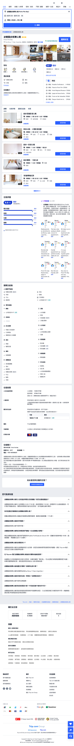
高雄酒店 (31, 663)
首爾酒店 (23, 659)
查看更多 (6, 95)
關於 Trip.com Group (31, 692)
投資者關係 (52, 677)
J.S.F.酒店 (30, 635)
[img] (17, 53)
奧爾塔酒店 (55, 602)
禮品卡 (58, 7)
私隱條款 (28, 689)
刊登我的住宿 (53, 686)
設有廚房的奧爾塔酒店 (27, 649)
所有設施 (6, 85)
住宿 (4, 7)
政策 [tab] (29, 109)
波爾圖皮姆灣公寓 (12, 37)
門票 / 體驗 (39, 7)
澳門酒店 (17, 659)
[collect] (70, 724)
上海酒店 (49, 656)
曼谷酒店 (56, 656)
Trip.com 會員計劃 (54, 680)
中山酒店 (43, 659)
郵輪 (64, 7)
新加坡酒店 (24, 663)
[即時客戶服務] (70, 736)
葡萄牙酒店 (36, 602)
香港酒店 (17, 656)
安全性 (51, 695)
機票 (10, 7)
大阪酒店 (10, 659)
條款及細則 (29, 686)
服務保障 (5, 680)
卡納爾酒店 (23, 635)
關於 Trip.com (30, 677)
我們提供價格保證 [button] (52, 41)
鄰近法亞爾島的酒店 (28, 642)
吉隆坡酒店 (57, 659)
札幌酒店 (17, 663)
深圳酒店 (10, 656)
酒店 (30, 602)
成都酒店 (10, 663)
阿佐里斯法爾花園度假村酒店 (16, 631)
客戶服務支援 (6, 677)
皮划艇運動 (9, 363)
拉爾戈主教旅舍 (52, 631)
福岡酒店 (30, 659)
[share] (70, 730)
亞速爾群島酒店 (46, 602)
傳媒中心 (28, 680)
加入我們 (28, 683)
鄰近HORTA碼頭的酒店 (14, 642)
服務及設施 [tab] (21, 109)
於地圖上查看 (49, 102)
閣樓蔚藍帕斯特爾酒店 (40, 635)
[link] (54, 2)
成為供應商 (52, 692)
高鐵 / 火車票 (18, 7)
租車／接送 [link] (29, 7)
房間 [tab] (5, 109)
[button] (58, 2)
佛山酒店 (49, 659)
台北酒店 (43, 656)
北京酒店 (36, 659)
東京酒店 (30, 656)
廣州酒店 (36, 656)
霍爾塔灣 (51, 635)
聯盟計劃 (51, 683)
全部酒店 (51, 689)
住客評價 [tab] (12, 109)
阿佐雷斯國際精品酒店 (32, 631)
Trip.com (25, 602)
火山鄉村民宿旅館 (13, 635)
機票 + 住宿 (49, 7)
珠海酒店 (23, 656)
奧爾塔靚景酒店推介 (14, 649)
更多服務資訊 (6, 683)
